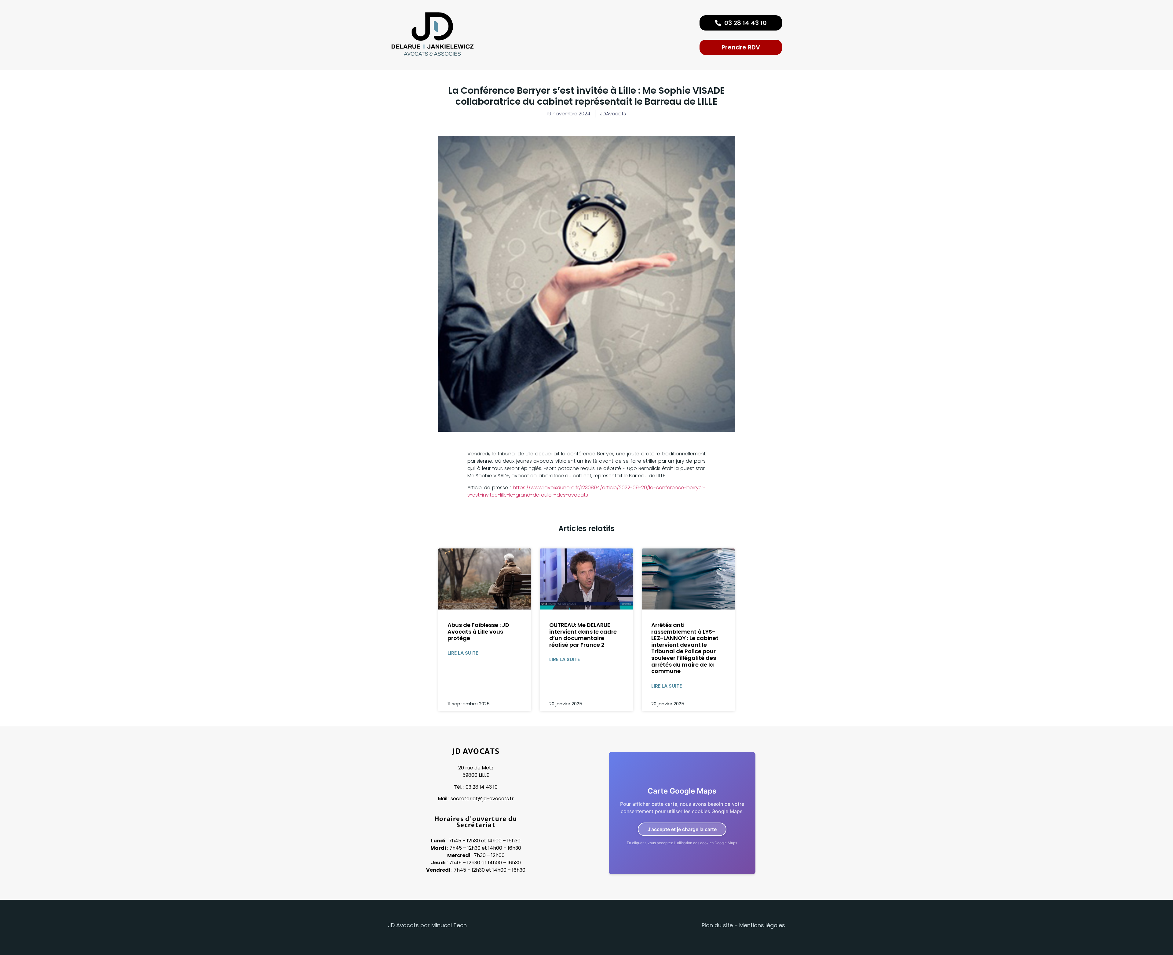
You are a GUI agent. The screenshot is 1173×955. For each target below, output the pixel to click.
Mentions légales (762, 925)
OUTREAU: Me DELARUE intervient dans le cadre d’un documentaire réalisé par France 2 (583, 635)
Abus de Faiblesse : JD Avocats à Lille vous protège (478, 631)
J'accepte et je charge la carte (682, 829)
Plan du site (717, 925)
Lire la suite (463, 653)
